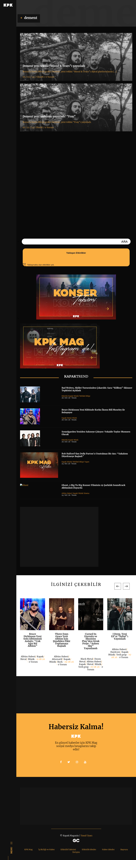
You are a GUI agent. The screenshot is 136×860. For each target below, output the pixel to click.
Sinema (86, 493)
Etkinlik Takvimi (68, 849)
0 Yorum (33, 661)
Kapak (70, 396)
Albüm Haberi (67, 493)
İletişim (76, 852)
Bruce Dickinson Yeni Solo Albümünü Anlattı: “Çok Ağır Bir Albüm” (32, 639)
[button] (117, 586)
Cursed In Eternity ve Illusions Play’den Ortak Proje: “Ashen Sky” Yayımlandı (90, 641)
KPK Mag (28, 849)
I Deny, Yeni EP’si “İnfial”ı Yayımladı (119, 636)
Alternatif (57, 659)
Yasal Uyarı (86, 835)
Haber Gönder (108, 849)
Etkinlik (64, 396)
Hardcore (115, 652)
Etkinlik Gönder (89, 849)
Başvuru (124, 849)
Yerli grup (83, 667)
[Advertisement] (59, 537)
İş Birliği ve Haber (46, 849)
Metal (69, 418)
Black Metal (87, 659)
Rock (60, 661)
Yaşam (87, 462)
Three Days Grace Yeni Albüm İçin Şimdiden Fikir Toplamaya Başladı (61, 639)
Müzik (76, 396)
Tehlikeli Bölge (84, 396)
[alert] (76, 264)
